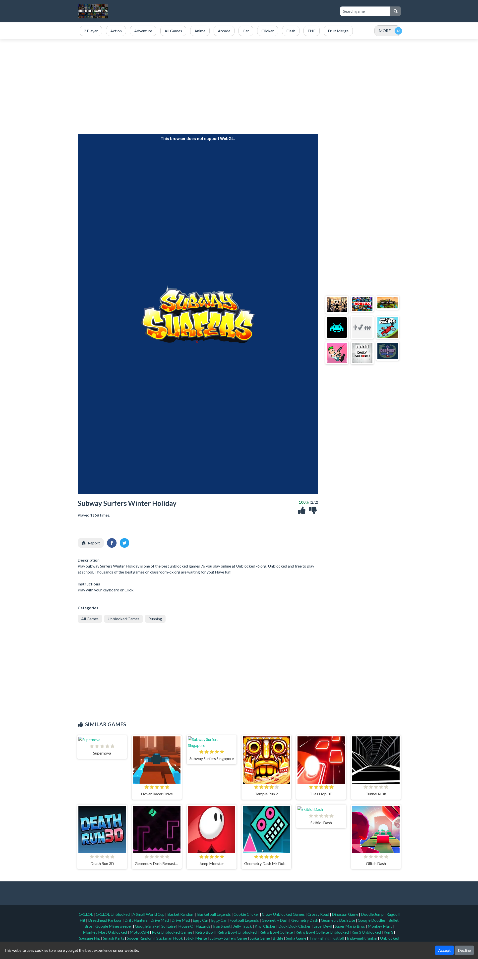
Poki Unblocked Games (172, 932)
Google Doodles (372, 920)
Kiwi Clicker (265, 926)
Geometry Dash (275, 920)
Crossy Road (318, 914)
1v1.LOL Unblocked (113, 914)
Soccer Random (140, 938)
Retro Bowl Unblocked (237, 932)
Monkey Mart (380, 926)
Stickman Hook (170, 938)
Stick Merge (197, 938)
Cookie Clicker (247, 914)
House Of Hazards (194, 926)
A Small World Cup (148, 914)
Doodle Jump (372, 914)
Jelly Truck (243, 926)
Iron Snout (222, 926)
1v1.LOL (86, 914)
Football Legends (245, 920)
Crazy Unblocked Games (283, 914)
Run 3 (389, 932)
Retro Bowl (205, 932)
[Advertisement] (244, 11)
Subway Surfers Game (229, 938)
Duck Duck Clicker (294, 926)
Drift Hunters (136, 920)
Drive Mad (160, 920)
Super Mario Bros (350, 926)
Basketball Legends (214, 914)
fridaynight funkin (362, 938)
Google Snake (147, 926)
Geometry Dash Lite (338, 920)
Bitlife (278, 938)
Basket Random (181, 914)
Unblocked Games (123, 618)
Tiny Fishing (319, 938)
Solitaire (168, 926)
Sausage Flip (90, 938)
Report (94, 542)
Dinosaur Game (345, 914)
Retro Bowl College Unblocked (323, 932)
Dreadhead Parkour (105, 920)
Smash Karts (114, 938)
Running (155, 618)
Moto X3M (140, 932)
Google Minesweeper (114, 926)
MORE (385, 30)
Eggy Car (201, 920)
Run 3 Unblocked (367, 932)
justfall (338, 938)
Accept (444, 950)
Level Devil (323, 926)
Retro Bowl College (276, 932)
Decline (464, 950)
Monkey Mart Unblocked (105, 932)
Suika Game (260, 938)
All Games (90, 618)
